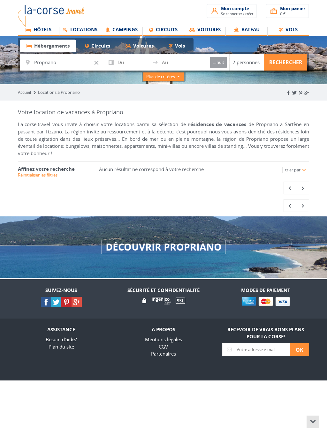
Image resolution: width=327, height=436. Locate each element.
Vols (291, 30)
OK (299, 349)
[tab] (48, 46)
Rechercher (285, 62)
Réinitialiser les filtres (37, 175)
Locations (83, 30)
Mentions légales (163, 339)
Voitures (208, 30)
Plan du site (61, 346)
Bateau (250, 30)
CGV (163, 346)
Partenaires (163, 353)
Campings (124, 30)
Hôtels (41, 30)
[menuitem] (38, 31)
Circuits (166, 30)
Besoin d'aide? (61, 339)
